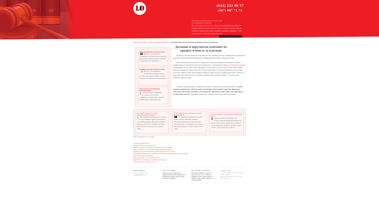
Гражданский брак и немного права (152, 52)
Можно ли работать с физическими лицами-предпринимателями (152, 149)
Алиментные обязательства (141, 143)
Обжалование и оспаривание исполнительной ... (149, 89)
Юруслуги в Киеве (139, 42)
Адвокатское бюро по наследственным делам (146, 157)
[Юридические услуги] (139, 14)
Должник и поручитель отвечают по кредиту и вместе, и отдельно (153, 147)
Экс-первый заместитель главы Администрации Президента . (147, 114)
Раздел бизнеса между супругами (143, 155)
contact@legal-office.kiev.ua (139, 175)
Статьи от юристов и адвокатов (158, 42)
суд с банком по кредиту (237, 65)
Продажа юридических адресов (230, 36)
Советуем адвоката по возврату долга (144, 162)
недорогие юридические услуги (201, 174)
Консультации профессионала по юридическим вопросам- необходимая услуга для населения (161, 153)
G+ (230, 174)
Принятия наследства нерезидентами (144, 145)
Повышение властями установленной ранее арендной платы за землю (154, 151)
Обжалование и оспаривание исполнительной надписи (149, 160)
